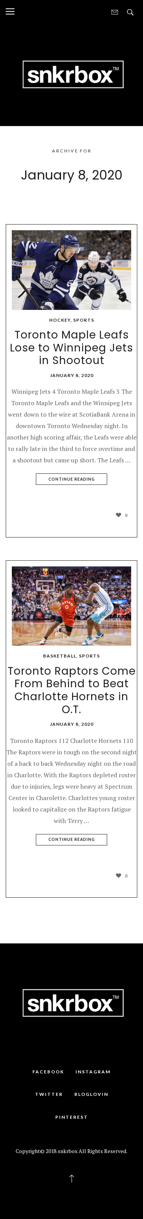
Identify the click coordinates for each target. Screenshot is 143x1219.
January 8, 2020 (71, 375)
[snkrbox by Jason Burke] (71, 73)
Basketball (59, 656)
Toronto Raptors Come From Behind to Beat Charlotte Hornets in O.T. (72, 690)
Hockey (60, 320)
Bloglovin (91, 1094)
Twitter (49, 1094)
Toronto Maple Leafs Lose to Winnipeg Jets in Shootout (71, 347)
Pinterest (71, 1117)
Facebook (48, 1072)
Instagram (93, 1072)
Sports (83, 320)
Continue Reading (71, 479)
